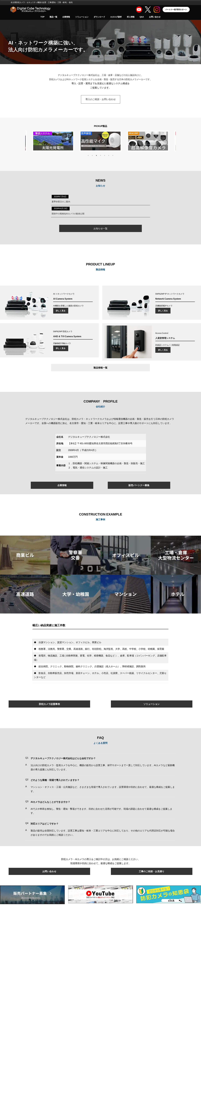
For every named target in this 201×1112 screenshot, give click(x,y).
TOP (42, 17)
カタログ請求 (116, 17)
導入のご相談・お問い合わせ (100, 99)
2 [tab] (92, 155)
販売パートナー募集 (139, 485)
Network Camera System (168, 299)
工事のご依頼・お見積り (151, 871)
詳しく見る (60, 310)
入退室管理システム (165, 338)
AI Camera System (62, 299)
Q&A (142, 17)
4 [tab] (100, 155)
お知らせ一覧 (100, 228)
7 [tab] (112, 155)
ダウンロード (99, 17)
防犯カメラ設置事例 (49, 704)
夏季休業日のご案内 (61, 202)
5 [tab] (104, 155)
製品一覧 (53, 17)
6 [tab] (108, 155)
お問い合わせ (155, 17)
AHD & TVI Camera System (67, 336)
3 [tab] (96, 155)
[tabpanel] (100, 142)
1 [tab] (88, 155)
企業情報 (66, 17)
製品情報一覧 (100, 367)
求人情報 (131, 17)
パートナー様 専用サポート (176, 9)
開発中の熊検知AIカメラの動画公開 (68, 214)
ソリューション (82, 17)
